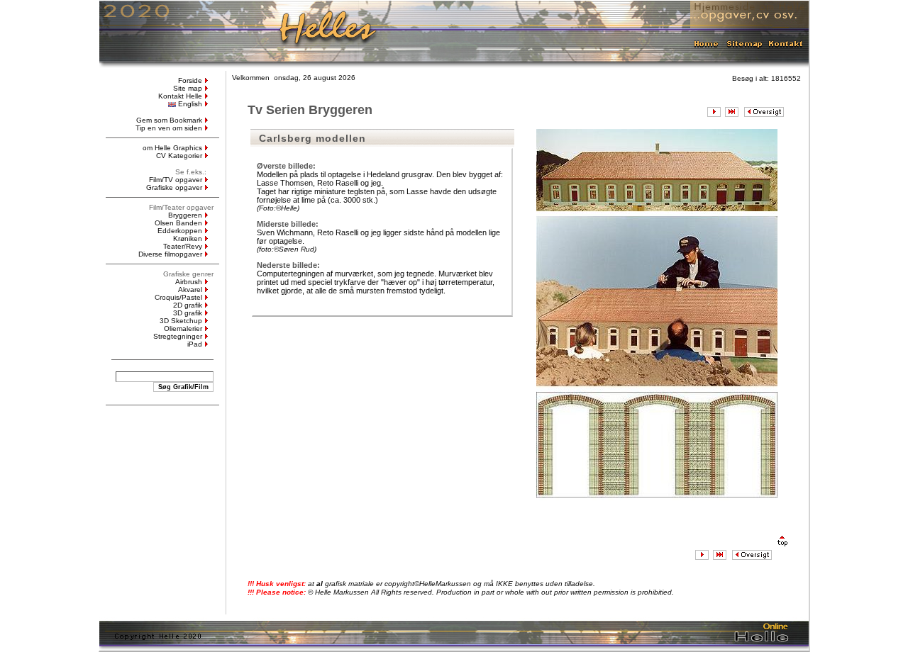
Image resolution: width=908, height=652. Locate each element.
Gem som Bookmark (169, 120)
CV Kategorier (179, 155)
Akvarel (190, 289)
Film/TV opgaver (175, 180)
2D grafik (187, 305)
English (190, 104)
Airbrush (188, 282)
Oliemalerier (183, 328)
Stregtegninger (177, 336)
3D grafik (187, 313)
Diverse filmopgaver (170, 254)
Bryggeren (185, 215)
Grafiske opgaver (174, 187)
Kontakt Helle (180, 96)
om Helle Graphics (172, 148)
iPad (194, 344)
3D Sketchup (181, 321)
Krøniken (187, 238)
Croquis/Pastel (178, 297)
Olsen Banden (178, 223)
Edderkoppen (179, 231)
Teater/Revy (182, 246)
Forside (190, 80)
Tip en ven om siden (168, 128)
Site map (187, 88)
